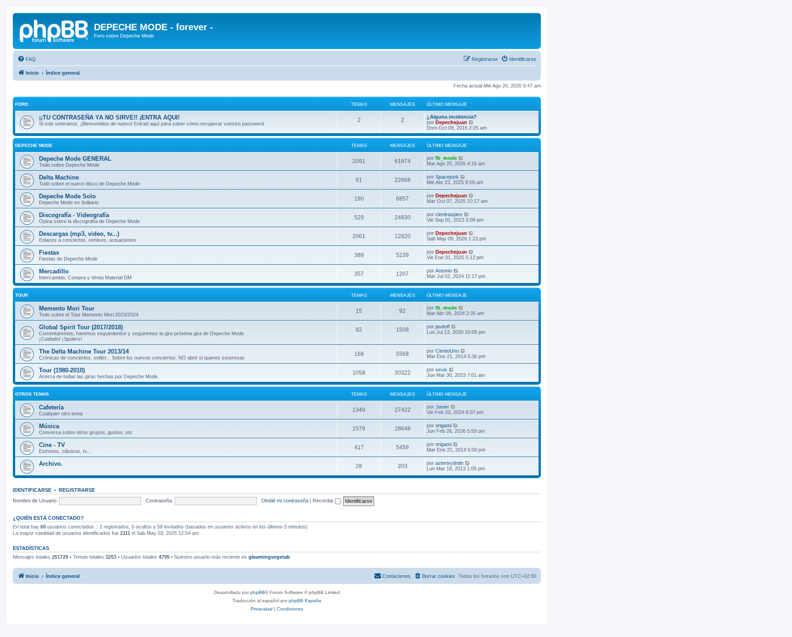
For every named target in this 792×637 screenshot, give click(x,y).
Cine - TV (52, 444)
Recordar (324, 500)
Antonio (443, 270)
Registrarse (77, 490)
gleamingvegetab (269, 557)
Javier (442, 406)
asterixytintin (449, 463)
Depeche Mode (34, 145)
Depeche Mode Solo (67, 196)
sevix (441, 369)
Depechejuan (451, 122)
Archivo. (51, 463)
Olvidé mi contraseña (284, 500)
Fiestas (49, 252)
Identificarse (32, 490)
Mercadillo (54, 271)
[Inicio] (54, 29)
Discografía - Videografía (74, 215)
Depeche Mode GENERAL (75, 158)
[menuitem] (26, 59)
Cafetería (51, 407)
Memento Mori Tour (66, 308)
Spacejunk (447, 177)
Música (49, 426)
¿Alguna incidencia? (452, 117)
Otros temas (32, 394)
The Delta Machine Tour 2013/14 (84, 351)
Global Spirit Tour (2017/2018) (81, 327)
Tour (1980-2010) (62, 370)
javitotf (442, 326)
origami (443, 425)
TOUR (21, 295)
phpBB (257, 592)
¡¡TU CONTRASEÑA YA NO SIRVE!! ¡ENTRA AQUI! (109, 117)
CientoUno (447, 351)
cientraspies (448, 214)
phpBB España (305, 600)
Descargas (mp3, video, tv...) (79, 233)
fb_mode (446, 158)
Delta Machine (59, 177)
